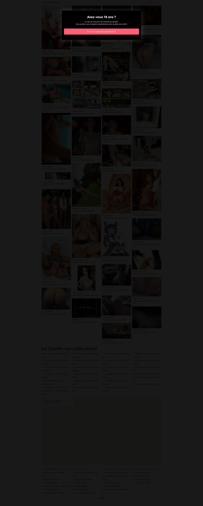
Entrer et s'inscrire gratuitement (101, 31)
